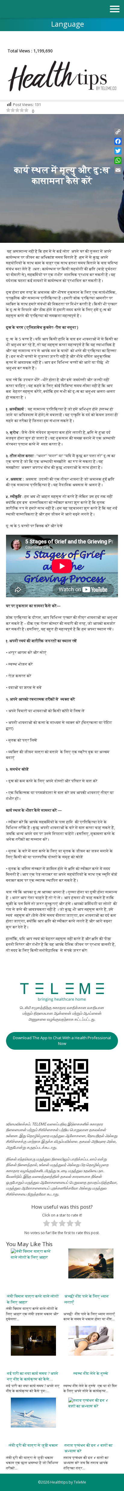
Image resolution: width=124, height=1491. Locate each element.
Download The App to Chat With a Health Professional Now (62, 1040)
